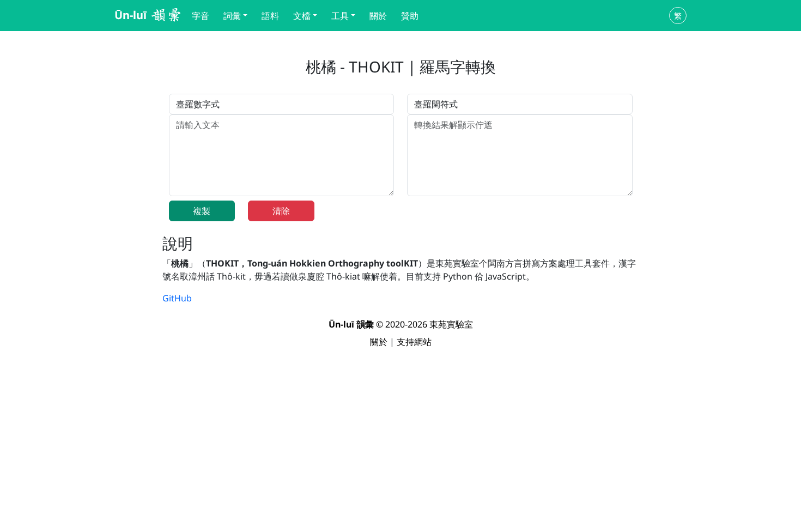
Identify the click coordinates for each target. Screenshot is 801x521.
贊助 (409, 16)
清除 (281, 211)
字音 (200, 16)
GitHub (177, 298)
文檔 (302, 16)
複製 (201, 211)
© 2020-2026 (379, 324)
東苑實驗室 (451, 324)
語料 (270, 16)
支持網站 (414, 342)
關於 (378, 16)
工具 (340, 16)
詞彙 (232, 16)
